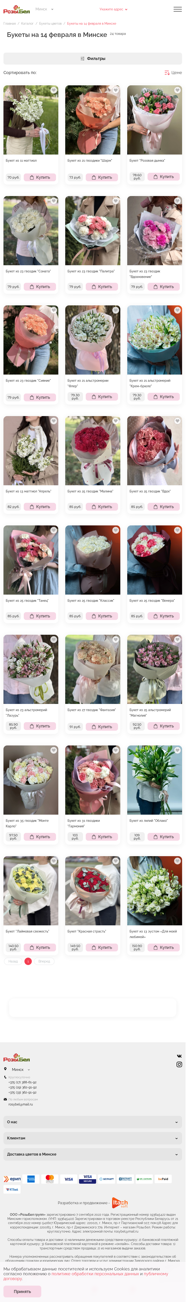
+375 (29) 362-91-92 (23, 1087)
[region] (30, 135)
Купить (43, 177)
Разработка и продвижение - (84, 1203)
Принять (22, 1291)
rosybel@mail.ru (21, 1104)
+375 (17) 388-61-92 (22, 1082)
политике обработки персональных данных (95, 1273)
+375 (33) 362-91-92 (22, 1092)
